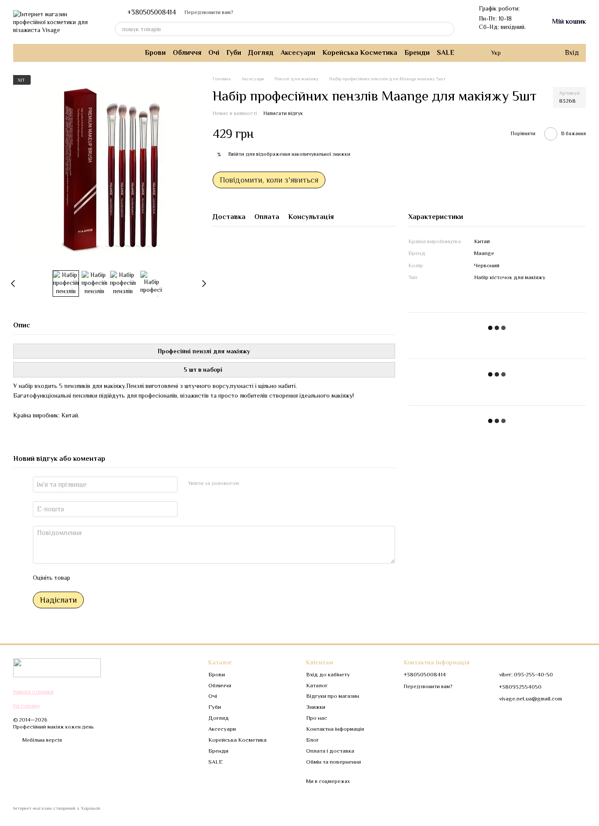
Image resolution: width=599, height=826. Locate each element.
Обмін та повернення (333, 761)
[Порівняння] (521, 52)
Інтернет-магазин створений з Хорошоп (56, 808)
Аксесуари (298, 53)
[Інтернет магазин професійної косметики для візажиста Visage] (57, 667)
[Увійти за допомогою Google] (263, 483)
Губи (233, 53)
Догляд (261, 53)
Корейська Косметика (359, 53)
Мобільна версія (41, 740)
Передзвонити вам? (209, 12)
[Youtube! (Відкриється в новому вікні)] (44, 52)
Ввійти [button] (236, 154)
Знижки (315, 707)
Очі (213, 53)
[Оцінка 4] (127, 577)
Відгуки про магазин (332, 696)
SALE (445, 53)
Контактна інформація (335, 728)
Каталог (317, 685)
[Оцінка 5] (141, 577)
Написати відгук (283, 113)
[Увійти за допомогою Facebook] (249, 483)
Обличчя (187, 53)
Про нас (316, 718)
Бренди (417, 53)
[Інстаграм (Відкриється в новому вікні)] (23, 52)
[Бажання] (539, 52)
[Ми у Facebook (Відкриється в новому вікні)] (34, 52)
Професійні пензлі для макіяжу (204, 351)
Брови (155, 53)
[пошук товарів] (447, 29)
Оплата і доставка (330, 750)
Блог (312, 739)
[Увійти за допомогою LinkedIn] (277, 483)
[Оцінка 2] (99, 577)
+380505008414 (151, 12)
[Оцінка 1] (85, 577)
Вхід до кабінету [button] (328, 674)
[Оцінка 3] (113, 577)
